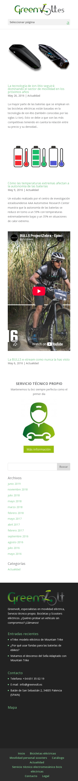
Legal (45, 776)
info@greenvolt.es (31, 684)
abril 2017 (14, 524)
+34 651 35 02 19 (33, 678)
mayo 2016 (15, 554)
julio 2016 (14, 548)
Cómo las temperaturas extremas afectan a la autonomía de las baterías (38, 184)
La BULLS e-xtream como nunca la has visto (39, 359)
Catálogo (58, 758)
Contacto (31, 776)
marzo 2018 (15, 507)
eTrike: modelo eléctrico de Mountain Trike (36, 639)
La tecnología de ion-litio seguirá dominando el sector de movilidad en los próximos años (36, 89)
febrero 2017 (16, 530)
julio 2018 (14, 495)
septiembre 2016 (18, 536)
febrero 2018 (16, 513)
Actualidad (33, 95)
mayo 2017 (15, 518)
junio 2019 (14, 483)
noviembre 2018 (18, 489)
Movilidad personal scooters (28, 758)
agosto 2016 (15, 542)
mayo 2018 (15, 501)
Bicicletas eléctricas (43, 753)
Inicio (21, 753)
